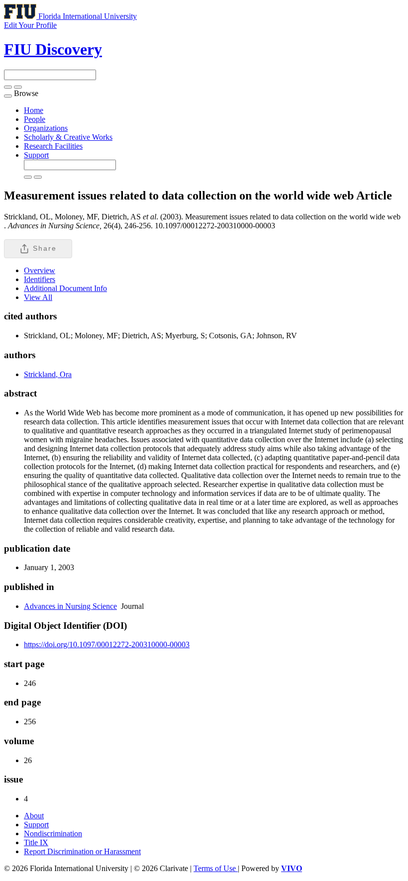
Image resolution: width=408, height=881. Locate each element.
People (34, 119)
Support (36, 155)
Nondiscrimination (53, 833)
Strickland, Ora (48, 374)
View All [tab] (38, 297)
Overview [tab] (39, 270)
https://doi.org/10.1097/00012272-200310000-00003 (107, 644)
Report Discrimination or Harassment (82, 851)
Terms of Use (216, 868)
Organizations (46, 128)
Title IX (36, 842)
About (34, 815)
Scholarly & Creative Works (68, 137)
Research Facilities (53, 146)
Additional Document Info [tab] (65, 288)
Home (33, 110)
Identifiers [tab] (39, 279)
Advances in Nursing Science (70, 606)
